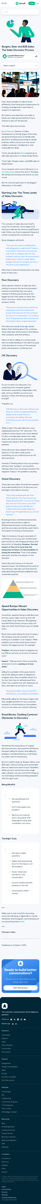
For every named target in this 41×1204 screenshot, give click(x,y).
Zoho (22, 153)
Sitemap (5, 1195)
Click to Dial (6, 1108)
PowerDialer (6, 1092)
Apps (4, 1070)
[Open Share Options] (36, 56)
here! (22, 921)
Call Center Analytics (10, 1102)
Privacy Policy (6, 1189)
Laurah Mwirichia (16, 56)
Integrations (6, 1063)
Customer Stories (8, 1130)
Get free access (20, 988)
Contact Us (6, 1158)
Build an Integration (9, 1140)
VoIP (3, 1144)
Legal (4, 1186)
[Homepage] (20, 3)
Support (5, 1038)
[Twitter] (14, 1019)
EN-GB (4, 3)
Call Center (6, 1035)
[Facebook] (11, 1019)
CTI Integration (7, 1105)
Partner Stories (7, 1133)
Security (4, 1192)
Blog (3, 1123)
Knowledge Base (8, 1127)
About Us (5, 1162)
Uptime (4, 1172)
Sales (6, 12)
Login (32, 3)
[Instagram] (21, 1019)
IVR (3, 1095)
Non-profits (6, 1052)
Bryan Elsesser (8, 131)
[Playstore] (16, 1024)
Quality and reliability (10, 1067)
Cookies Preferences (9, 1197)
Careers (5, 1165)
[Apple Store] (13, 1024)
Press (4, 1168)
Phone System (7, 1045)
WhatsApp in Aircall (9, 1112)
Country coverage (9, 1077)
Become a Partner (9, 1137)
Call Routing (6, 1098)
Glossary (5, 1147)
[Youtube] (25, 1019)
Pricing (4, 1073)
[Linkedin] (18, 1019)
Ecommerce (6, 1048)
